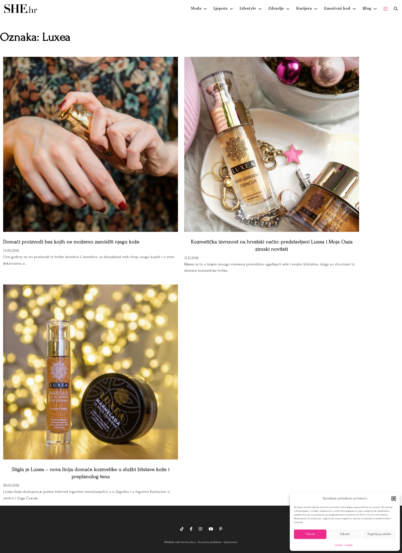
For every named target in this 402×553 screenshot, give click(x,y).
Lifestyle (248, 8)
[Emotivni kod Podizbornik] (354, 9)
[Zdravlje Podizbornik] (288, 9)
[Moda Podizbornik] (205, 9)
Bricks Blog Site (201, 516)
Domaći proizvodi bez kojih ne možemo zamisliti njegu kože (71, 242)
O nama (339, 544)
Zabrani (345, 534)
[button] (394, 498)
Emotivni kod (337, 8)
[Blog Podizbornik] (375, 9)
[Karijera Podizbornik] (316, 9)
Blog (366, 8)
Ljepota (220, 8)
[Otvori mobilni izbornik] (385, 8)
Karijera (304, 8)
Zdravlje (276, 8)
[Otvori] (396, 9)
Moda (196, 8)
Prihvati (310, 534)
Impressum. (230, 542)
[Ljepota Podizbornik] (231, 9)
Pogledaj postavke (379, 534)
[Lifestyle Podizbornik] (260, 9)
